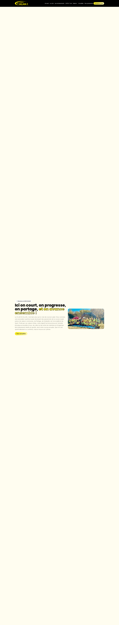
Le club (52, 3)
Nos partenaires (89, 3)
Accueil (47, 3)
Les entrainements (59, 3)
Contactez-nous (99, 3)
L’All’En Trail (68, 3)
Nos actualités (21, 334)
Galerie (74, 3)
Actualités (80, 3)
